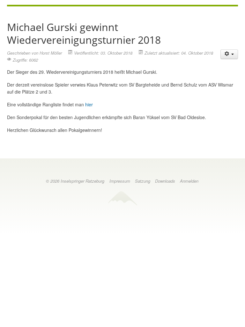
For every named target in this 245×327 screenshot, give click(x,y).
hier (89, 104)
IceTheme (122, 198)
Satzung (142, 181)
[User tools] (229, 54)
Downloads (165, 181)
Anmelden (189, 181)
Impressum (119, 181)
